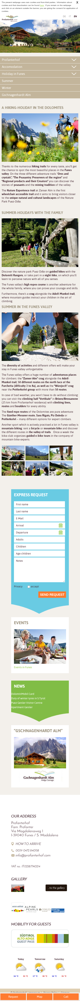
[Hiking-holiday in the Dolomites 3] (61, 453)
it (70, 16)
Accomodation (12, 67)
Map (39, 996)
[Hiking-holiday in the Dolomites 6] (61, 468)
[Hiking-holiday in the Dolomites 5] (37, 468)
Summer (7, 81)
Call (66, 996)
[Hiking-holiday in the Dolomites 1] (13, 453)
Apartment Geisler (22, 707)
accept (35, 586)
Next (66, 38)
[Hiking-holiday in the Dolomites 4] (13, 468)
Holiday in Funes (13, 74)
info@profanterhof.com (33, 855)
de (64, 16)
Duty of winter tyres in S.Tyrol (28, 698)
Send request (52, 594)
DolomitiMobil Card (22, 693)
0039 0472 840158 (27, 850)
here (42, 5)
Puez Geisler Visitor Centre (26, 702)
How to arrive (28, 844)
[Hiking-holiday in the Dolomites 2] (37, 453)
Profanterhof (11, 60)
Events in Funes (23, 667)
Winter (6, 88)
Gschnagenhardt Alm (16, 95)
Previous (14, 38)
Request (13, 996)
